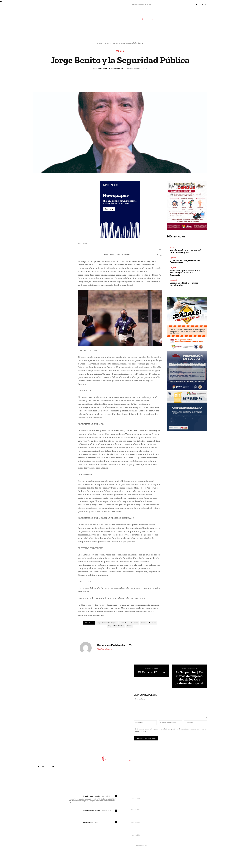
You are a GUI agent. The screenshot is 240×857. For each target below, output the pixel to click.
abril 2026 (164, 812)
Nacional (173, 280)
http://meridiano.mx (104, 649)
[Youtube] (205, 4)
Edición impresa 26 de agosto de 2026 (138, 841)
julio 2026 (164, 800)
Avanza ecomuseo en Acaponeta (132, 804)
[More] (131, 78)
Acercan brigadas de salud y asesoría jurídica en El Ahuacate (185, 272)
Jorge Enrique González (91, 796)
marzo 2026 (165, 815)
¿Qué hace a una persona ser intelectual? (185, 261)
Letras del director (75, 796)
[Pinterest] (119, 78)
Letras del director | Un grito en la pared (92, 792)
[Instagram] (199, 4)
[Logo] (149, 19)
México (144, 623)
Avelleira (86, 822)
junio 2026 (164, 804)
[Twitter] (202, 4)
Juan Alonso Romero (129, 623)
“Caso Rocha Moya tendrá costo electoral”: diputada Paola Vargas (138, 816)
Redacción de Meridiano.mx (110, 69)
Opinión (107, 43)
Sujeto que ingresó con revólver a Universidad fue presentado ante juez (137, 829)
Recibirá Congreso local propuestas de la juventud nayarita (135, 793)
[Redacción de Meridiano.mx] (87, 648)
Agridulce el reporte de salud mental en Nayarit (185, 251)
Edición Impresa (129, 846)
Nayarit (152, 623)
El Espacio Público (151, 672)
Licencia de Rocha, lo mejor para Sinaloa (184, 283)
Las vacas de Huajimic (82, 807)
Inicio (99, 43)
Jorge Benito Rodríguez (107, 623)
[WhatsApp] (125, 78)
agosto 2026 (165, 797)
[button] (164, 30)
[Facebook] (196, 4)
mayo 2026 (165, 808)
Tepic (129, 626)
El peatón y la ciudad (81, 818)
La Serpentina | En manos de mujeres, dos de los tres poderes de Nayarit (189, 678)
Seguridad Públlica (116, 626)
